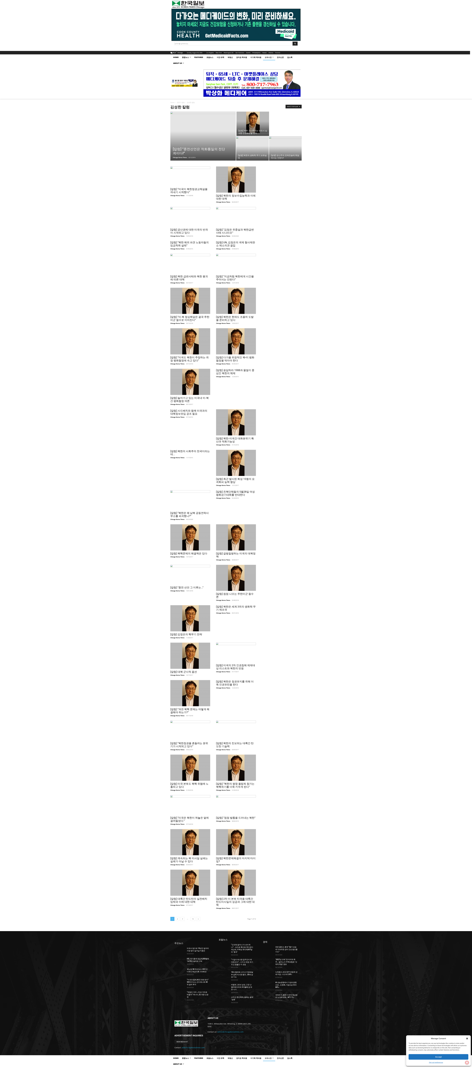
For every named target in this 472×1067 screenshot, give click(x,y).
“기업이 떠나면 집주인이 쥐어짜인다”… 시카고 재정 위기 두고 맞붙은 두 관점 (242, 962)
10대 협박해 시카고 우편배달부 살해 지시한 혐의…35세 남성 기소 (242, 974)
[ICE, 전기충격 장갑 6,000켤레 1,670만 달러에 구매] (179, 961)
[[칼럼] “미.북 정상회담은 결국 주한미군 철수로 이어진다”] (190, 301)
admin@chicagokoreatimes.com (230, 1032)
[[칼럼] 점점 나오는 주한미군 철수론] (236, 578)
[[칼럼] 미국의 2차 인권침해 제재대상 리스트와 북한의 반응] (236, 652)
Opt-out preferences (436, 1062)
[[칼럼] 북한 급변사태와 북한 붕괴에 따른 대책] (190, 263)
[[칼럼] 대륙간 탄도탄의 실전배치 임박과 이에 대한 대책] (190, 883)
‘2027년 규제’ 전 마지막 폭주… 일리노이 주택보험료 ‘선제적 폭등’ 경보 (286, 961)
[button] (467, 1038)
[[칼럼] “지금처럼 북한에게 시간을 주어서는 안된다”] (236, 263)
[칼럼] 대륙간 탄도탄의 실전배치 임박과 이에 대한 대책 (188, 900)
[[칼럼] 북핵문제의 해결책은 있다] (190, 537)
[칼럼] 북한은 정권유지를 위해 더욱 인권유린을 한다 (235, 683)
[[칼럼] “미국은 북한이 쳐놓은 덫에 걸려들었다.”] (190, 805)
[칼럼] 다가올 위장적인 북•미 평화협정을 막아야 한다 (235, 359)
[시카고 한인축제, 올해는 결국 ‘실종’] (224, 999)
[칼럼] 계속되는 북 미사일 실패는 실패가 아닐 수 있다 (189, 860)
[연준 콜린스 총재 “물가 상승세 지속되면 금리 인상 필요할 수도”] (268, 949)
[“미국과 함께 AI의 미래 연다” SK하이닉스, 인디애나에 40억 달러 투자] (179, 982)
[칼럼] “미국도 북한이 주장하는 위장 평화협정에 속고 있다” (189, 359)
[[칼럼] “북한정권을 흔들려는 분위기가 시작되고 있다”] (190, 730)
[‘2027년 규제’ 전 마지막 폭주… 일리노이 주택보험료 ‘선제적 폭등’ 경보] (268, 962)
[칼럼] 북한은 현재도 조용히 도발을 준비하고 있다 (235, 318)
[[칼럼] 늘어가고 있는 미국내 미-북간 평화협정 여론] (190, 382)
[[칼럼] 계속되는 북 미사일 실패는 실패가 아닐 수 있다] (190, 842)
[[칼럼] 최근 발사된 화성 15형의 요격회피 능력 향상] (236, 463)
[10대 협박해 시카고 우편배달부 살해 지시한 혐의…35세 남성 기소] (224, 974)
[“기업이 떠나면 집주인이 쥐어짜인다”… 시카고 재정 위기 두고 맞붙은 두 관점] (224, 962)
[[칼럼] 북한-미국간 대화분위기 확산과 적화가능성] (236, 422)
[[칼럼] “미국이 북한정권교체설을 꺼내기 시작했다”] (190, 176)
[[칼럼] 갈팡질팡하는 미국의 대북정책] (236, 537)
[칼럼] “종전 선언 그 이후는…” (186, 587)
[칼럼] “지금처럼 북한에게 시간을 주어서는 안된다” (235, 278)
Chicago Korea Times (180, 157)
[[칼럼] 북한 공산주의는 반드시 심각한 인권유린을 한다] (252, 122)
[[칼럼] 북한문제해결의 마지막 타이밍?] (236, 842)
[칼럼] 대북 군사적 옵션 (183, 671)
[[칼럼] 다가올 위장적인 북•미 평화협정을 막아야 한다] (236, 341)
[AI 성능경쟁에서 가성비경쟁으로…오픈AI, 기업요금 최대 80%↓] (268, 985)
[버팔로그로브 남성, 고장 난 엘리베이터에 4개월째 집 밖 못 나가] (224, 987)
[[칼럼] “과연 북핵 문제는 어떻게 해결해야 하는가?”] (190, 693)
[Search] (295, 44)
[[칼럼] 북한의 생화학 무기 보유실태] (252, 148)
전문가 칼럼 (181, 102)
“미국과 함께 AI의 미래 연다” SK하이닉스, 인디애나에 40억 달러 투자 (198, 982)
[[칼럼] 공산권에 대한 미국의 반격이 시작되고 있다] (190, 217)
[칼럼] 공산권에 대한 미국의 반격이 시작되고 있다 (189, 231)
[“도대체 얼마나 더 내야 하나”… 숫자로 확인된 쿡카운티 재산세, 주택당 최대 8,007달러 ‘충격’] (224, 947)
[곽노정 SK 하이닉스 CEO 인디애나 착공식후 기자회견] (179, 971)
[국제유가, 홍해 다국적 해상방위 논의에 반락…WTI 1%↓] (268, 997)
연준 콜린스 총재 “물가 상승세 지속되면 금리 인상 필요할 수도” (286, 949)
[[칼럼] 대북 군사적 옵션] (190, 656)
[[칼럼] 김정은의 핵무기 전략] (190, 618)
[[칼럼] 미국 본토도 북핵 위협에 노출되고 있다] (190, 768)
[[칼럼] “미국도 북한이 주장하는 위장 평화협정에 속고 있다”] (190, 341)
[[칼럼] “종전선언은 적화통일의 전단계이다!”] (203, 140)
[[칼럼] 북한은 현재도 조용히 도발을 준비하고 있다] (236, 301)
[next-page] (198, 919)
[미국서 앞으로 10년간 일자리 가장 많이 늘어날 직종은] (179, 950)
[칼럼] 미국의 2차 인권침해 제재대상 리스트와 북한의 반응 (235, 667)
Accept (438, 1057)
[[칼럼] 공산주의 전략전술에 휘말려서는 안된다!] (285, 148)
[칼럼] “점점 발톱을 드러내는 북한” (235, 817)
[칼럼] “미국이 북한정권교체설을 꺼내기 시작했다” (188, 191)
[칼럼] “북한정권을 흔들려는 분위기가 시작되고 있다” (189, 745)
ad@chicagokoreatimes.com (193, 1047)
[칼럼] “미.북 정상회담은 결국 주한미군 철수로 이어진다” (189, 318)
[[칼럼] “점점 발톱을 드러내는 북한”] (236, 805)
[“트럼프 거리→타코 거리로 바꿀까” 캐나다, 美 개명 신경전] (179, 994)
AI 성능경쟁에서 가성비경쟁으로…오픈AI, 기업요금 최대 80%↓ (286, 984)
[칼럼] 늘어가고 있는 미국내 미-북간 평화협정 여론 (189, 400)
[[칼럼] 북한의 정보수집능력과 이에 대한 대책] (236, 179)
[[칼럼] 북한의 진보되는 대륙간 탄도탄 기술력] (236, 730)
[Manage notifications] (467, 1063)
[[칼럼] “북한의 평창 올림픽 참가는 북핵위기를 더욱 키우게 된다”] (236, 768)
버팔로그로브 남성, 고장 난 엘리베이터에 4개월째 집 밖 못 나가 (241, 987)
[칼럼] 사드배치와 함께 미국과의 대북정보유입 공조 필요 (188, 412)
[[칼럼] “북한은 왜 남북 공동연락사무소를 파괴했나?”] (190, 500)
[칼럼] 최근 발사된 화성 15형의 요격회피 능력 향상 (235, 481)
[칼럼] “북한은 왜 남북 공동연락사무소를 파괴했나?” (189, 515)
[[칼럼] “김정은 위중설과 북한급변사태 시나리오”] (236, 217)
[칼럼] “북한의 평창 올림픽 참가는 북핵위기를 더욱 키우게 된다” (235, 785)
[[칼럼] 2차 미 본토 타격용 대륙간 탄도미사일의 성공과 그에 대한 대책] (236, 883)
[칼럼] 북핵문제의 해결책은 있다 (188, 553)
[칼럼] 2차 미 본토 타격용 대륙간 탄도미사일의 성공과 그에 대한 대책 (235, 901)
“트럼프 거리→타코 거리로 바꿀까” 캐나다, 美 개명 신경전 (197, 994)
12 (193, 919)
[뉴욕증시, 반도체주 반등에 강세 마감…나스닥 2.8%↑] (268, 974)
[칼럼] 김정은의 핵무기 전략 (186, 634)
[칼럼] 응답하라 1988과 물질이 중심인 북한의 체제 (235, 372)
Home (172, 102)
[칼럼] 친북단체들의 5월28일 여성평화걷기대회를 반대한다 (235, 493)
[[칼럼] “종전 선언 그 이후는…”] (190, 574)
